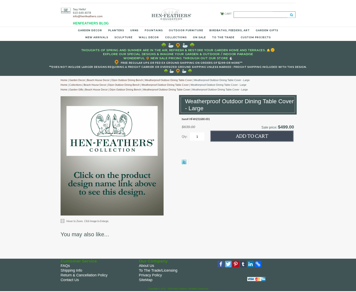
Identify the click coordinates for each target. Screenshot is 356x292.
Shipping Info (71, 270)
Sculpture (123, 37)
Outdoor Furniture (186, 30)
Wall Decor (149, 37)
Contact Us (70, 280)
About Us (146, 266)
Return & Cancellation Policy (84, 275)
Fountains (154, 30)
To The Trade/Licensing (158, 270)
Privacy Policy (150, 275)
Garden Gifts (267, 30)
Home (64, 80)
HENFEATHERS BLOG (91, 23)
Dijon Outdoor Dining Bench (127, 80)
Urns (134, 30)
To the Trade (223, 37)
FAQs (65, 266)
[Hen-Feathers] (66, 10)
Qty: (184, 136)
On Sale (199, 37)
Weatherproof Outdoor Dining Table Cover (168, 80)
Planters (116, 30)
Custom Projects (256, 37)
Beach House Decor (98, 80)
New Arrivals (96, 37)
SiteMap (145, 280)
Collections (176, 37)
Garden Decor (90, 30)
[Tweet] (184, 163)
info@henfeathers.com (88, 16)
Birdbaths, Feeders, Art (229, 30)
